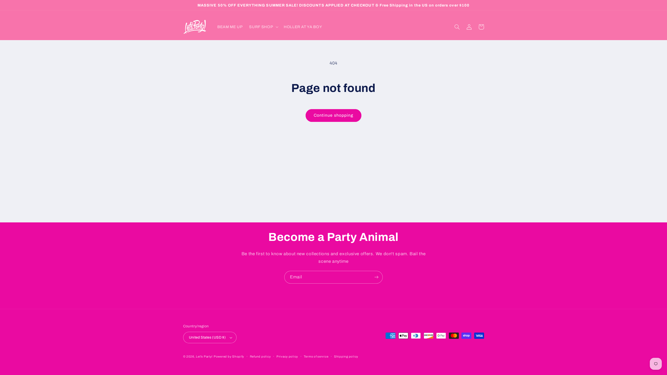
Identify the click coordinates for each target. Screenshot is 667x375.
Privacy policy (287, 356)
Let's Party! (204, 356)
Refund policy (260, 356)
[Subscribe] (376, 277)
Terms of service (316, 356)
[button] (263, 27)
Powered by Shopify (229, 356)
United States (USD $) (207, 337)
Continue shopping (333, 115)
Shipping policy (346, 356)
